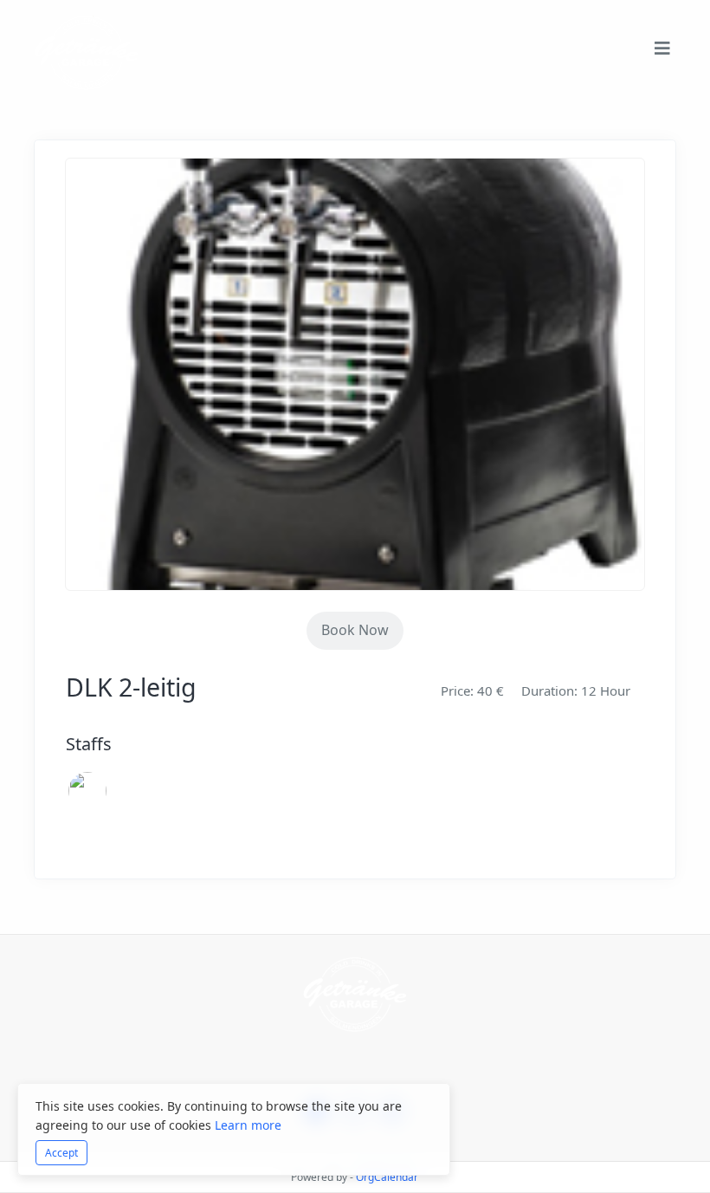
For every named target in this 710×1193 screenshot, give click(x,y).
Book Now (355, 629)
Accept (61, 1152)
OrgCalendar (387, 1177)
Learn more (248, 1125)
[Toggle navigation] (662, 52)
